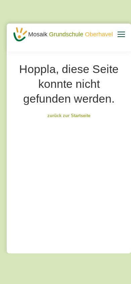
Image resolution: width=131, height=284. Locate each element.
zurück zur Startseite (68, 115)
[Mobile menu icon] (121, 34)
